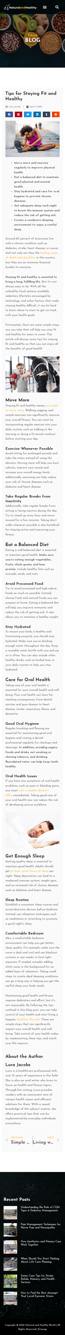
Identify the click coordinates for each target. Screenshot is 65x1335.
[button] (45, 7)
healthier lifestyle (28, 1019)
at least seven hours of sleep (29, 871)
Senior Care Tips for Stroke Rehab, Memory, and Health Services (38, 1279)
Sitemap (42, 1329)
